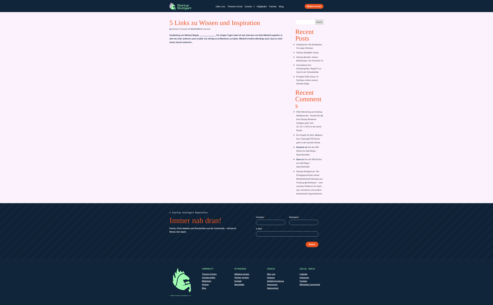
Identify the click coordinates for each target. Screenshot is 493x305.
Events (248, 6)
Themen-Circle (235, 6)
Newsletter (239, 284)
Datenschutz (272, 288)
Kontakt (237, 281)
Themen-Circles (209, 274)
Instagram (304, 277)
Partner (273, 6)
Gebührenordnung (275, 281)
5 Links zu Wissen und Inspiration (214, 22)
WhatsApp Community (310, 284)
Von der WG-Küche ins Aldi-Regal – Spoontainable (307, 151)
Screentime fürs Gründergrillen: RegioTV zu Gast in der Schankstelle (308, 68)
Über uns (220, 6)
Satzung (271, 277)
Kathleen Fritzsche (179, 29)
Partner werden (241, 277)
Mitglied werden (314, 6)
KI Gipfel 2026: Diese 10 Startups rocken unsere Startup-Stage (307, 80)
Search (319, 22)
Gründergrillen (208, 277)
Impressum (272, 284)
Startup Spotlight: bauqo (307, 52)
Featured (206, 29)
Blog (281, 6)
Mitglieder (262, 6)
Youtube (303, 281)
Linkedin (303, 274)
